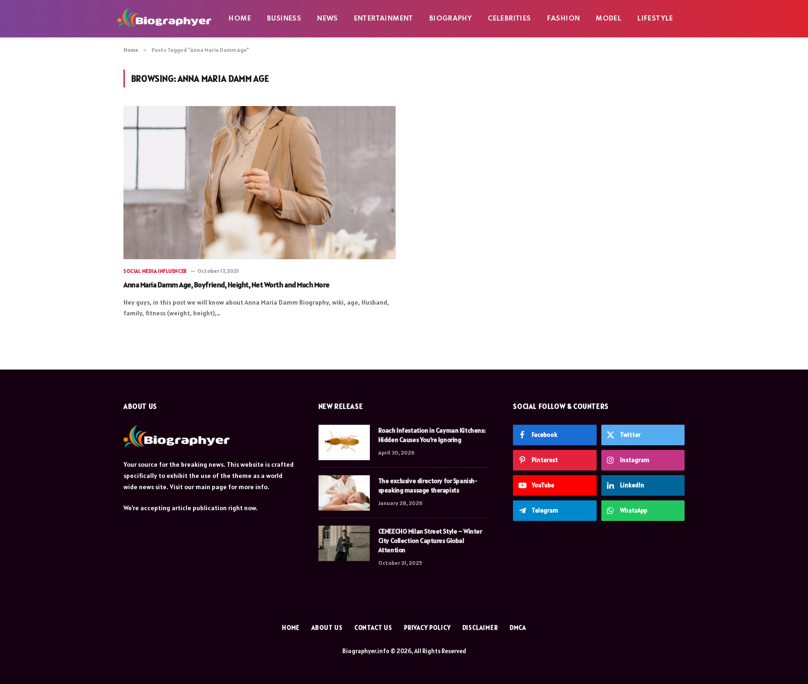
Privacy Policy (427, 628)
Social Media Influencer (155, 271)
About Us (326, 628)
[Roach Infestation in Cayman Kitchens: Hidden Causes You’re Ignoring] (344, 442)
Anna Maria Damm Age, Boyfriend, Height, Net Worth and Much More (226, 284)
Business (284, 18)
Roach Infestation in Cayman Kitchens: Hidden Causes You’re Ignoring (431, 435)
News (327, 18)
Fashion (563, 18)
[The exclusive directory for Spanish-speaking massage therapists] (344, 493)
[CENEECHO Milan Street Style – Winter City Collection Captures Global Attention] (344, 543)
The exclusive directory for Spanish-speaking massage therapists (427, 485)
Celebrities (509, 18)
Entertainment (383, 18)
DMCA (518, 628)
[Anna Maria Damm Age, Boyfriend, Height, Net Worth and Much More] (259, 182)
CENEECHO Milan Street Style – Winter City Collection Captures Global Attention (430, 540)
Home (240, 18)
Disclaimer (480, 628)
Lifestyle (655, 18)
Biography (450, 18)
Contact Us (373, 628)
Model (608, 18)
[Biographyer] (164, 18)
